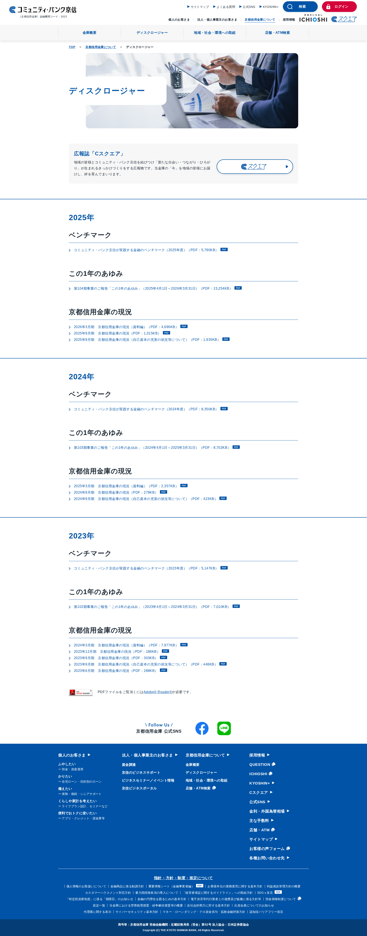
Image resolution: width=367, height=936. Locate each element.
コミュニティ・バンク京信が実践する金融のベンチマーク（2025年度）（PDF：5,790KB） (146, 250)
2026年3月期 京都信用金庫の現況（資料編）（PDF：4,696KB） (126, 327)
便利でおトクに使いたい (81, 815)
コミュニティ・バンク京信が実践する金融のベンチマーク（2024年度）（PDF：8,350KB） (146, 409)
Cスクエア (258, 792)
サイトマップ (200, 6)
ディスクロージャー (152, 32)
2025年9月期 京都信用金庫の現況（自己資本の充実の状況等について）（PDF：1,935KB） (147, 339)
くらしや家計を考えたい (83, 803)
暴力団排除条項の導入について (156, 892)
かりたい (80, 779)
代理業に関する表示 (97, 911)
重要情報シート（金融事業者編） (171, 886)
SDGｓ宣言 (265, 892)
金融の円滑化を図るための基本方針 (161, 899)
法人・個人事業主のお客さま (217, 19)
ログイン (342, 6)
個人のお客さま (179, 19)
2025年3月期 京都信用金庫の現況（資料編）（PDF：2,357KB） (126, 486)
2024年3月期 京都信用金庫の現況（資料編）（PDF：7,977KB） (126, 645)
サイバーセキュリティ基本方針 (137, 911)
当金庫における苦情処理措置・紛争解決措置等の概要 (146, 905)
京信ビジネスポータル (139, 788)
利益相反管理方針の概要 (284, 886)
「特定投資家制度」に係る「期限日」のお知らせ (99, 899)
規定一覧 (99, 905)
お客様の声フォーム (267, 849)
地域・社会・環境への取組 (215, 32)
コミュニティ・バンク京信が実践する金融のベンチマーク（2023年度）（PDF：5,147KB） (146, 568)
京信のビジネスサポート (141, 772)
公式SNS (249, 6)
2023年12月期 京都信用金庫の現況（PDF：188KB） (117, 651)
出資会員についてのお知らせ (254, 905)
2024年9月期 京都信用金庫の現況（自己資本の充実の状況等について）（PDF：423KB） (146, 499)
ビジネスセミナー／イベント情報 (148, 780)
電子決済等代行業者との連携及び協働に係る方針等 (226, 899)
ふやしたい (70, 766)
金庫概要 (89, 32)
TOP (72, 47)
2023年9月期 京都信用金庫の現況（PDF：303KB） (116, 658)
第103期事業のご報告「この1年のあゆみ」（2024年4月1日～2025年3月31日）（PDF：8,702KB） (152, 447)
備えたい (80, 791)
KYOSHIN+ (270, 6)
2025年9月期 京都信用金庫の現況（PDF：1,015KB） (117, 333)
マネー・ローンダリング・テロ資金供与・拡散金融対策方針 (204, 911)
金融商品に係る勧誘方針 (127, 886)
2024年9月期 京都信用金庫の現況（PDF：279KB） (116, 492)
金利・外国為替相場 (267, 811)
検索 (302, 6)
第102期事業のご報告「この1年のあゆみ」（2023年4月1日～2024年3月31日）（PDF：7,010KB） (152, 607)
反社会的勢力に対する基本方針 (208, 905)
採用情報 (289, 19)
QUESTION (259, 764)
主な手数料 (259, 820)
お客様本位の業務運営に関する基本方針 (235, 886)
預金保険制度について (280, 899)
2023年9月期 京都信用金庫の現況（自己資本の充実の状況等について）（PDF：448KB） (146, 664)
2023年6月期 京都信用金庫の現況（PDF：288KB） (116, 671)
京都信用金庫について (260, 19)
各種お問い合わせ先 (267, 858)
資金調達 (129, 764)
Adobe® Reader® (158, 692)
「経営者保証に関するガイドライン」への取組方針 (217, 892)
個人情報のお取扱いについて (86, 886)
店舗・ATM (259, 830)
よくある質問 (226, 6)
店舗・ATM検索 (277, 32)
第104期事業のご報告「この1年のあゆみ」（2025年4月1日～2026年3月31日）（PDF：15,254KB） (153, 288)
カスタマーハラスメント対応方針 (108, 892)
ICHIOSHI (258, 774)
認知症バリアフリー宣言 (266, 911)
